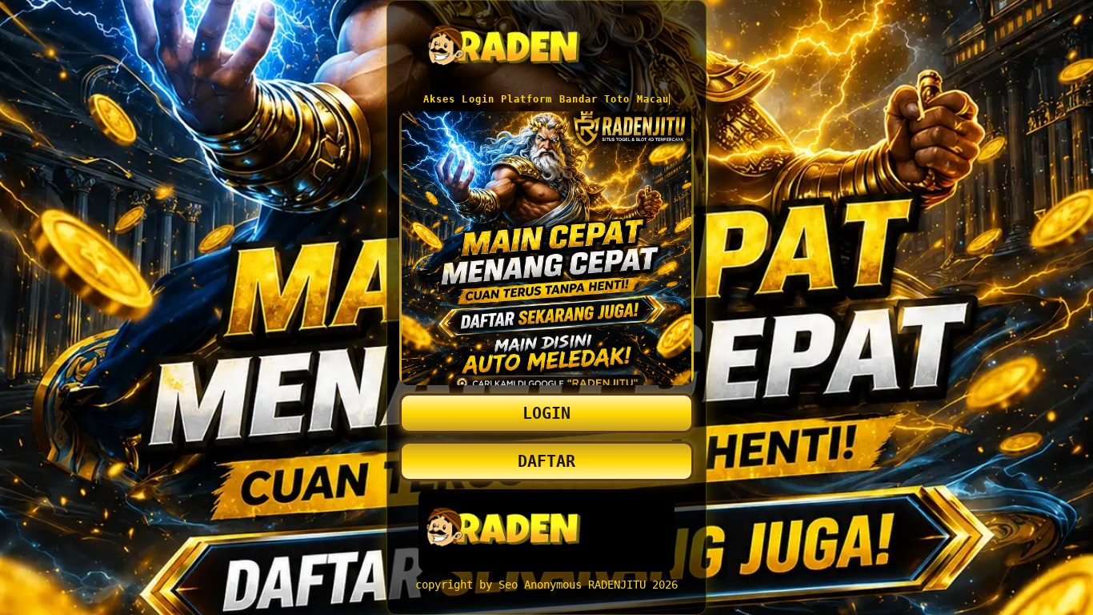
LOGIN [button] (546, 413)
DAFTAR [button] (546, 461)
